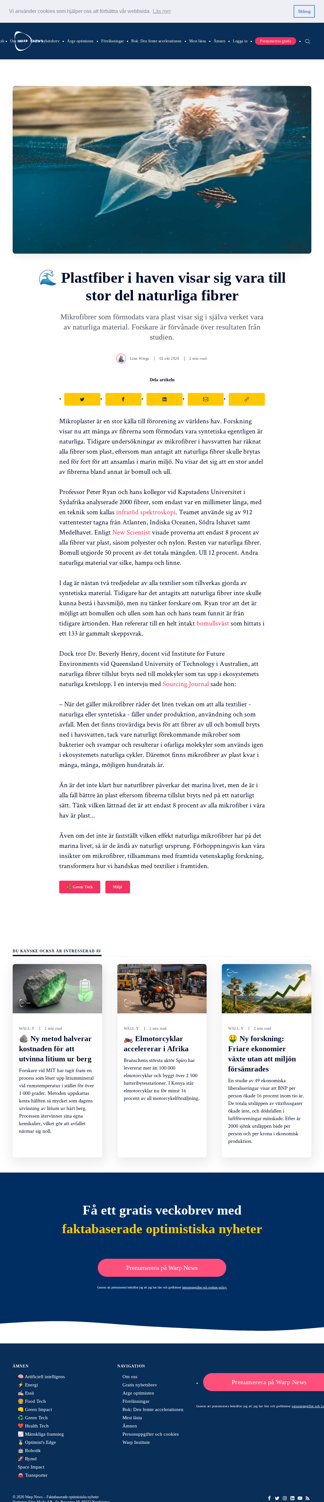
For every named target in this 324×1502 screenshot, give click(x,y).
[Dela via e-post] (206, 399)
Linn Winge (139, 358)
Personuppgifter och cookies (150, 1434)
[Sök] (307, 41)
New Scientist (131, 532)
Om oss (16, 41)
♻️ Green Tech (80, 887)
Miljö (117, 887)
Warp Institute (136, 1442)
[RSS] (307, 1498)
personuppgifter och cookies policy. (204, 1287)
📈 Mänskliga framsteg (41, 1434)
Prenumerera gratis (275, 41)
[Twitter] (277, 1498)
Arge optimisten (80, 41)
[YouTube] (300, 1498)
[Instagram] (285, 1498)
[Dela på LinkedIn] (164, 399)
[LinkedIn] (292, 1498)
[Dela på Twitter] (82, 399)
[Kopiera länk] (247, 399)
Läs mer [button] (162, 11)
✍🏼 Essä (26, 1393)
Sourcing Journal (186, 683)
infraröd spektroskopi (146, 511)
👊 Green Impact (35, 1409)
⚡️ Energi (28, 1384)
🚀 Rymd (27, 1458)
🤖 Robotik (29, 1450)
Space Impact (31, 1466)
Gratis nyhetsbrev (45, 41)
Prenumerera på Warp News (162, 1267)
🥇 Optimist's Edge (37, 1442)
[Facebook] (269, 1498)
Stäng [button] (304, 11)
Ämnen (220, 41)
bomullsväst (212, 622)
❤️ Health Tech (33, 1425)
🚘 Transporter (32, 1475)
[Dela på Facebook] (123, 399)
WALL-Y (26, 1028)
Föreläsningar (112, 41)
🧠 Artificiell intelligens (41, 1376)
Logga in (240, 41)
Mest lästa (197, 41)
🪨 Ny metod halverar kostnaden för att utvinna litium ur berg (55, 1049)
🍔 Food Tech (32, 1401)
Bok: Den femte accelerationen (156, 41)
